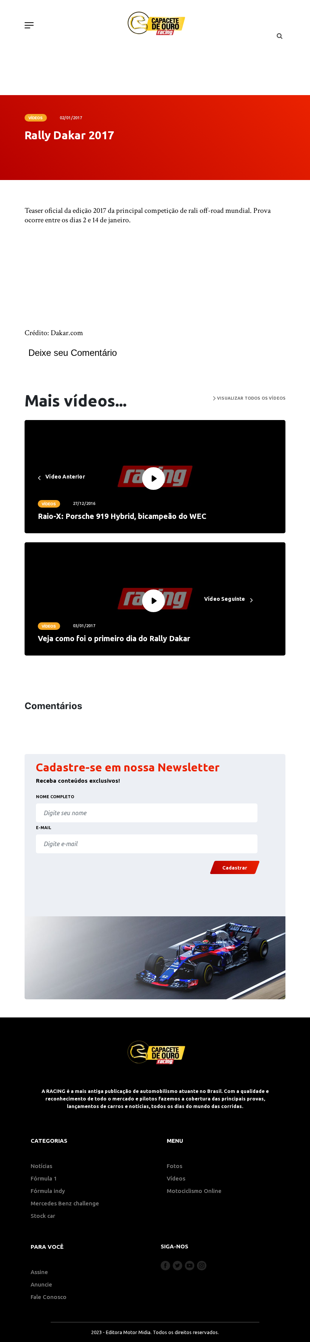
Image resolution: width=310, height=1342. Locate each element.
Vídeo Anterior (64, 477)
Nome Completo (55, 796)
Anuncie (41, 1284)
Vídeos (35, 117)
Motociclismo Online (194, 1191)
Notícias (41, 1166)
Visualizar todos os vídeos (250, 398)
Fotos (174, 1166)
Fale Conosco (49, 1297)
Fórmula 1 (44, 1178)
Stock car (43, 1216)
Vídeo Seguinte (225, 599)
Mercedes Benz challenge (65, 1203)
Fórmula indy (48, 1191)
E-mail (43, 827)
